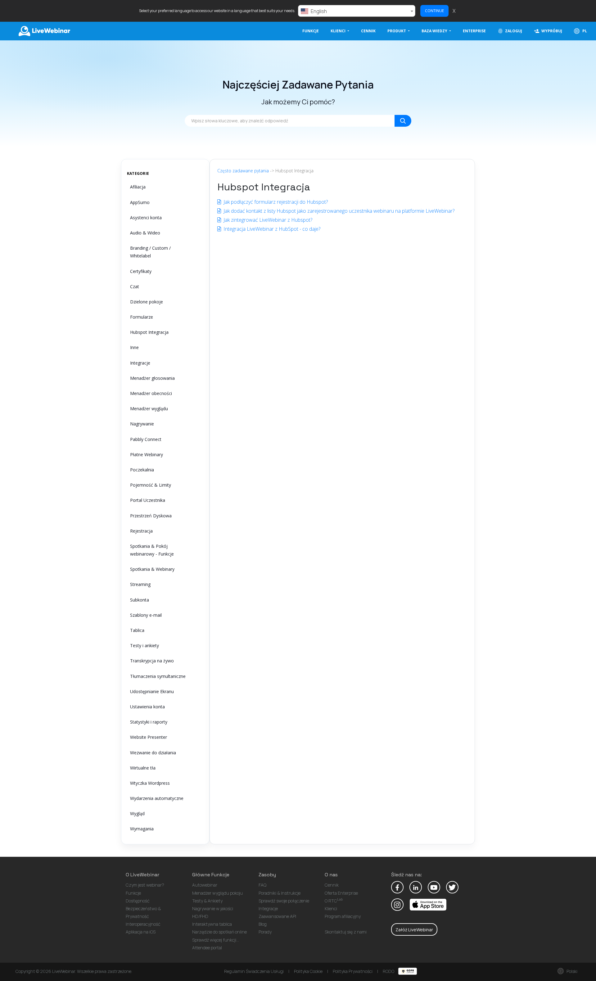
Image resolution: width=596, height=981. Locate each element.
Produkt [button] (397, 31)
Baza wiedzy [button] (435, 31)
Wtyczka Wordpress (150, 783)
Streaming (140, 584)
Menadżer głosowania (152, 378)
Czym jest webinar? (145, 885)
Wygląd (137, 813)
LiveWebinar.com (44, 31)
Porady (265, 932)
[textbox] (356, 11)
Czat (134, 286)
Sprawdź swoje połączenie (284, 901)
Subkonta (139, 600)
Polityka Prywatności (352, 971)
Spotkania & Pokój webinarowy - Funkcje (152, 550)
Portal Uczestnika (147, 500)
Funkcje (310, 31)
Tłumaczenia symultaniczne (158, 676)
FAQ (262, 885)
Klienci (331, 908)
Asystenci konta (146, 217)
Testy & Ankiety (207, 901)
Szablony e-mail (146, 615)
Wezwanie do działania (153, 753)
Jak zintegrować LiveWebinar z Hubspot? (267, 219)
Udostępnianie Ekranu (152, 691)
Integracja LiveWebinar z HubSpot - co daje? (271, 228)
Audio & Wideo (145, 233)
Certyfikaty (140, 271)
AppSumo (140, 202)
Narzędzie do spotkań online (219, 932)
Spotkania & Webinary (152, 569)
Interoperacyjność (143, 924)
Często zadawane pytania (243, 171)
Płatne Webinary (146, 454)
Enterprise (474, 31)
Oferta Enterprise (341, 893)
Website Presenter (148, 737)
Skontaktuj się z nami (346, 932)
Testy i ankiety (144, 645)
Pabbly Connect (145, 439)
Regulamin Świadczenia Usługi (254, 971)
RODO (389, 971)
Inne (134, 347)
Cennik (368, 31)
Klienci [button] (338, 31)
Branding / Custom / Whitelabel (150, 252)
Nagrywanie (142, 424)
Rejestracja (141, 531)
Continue (434, 10)
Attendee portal (207, 948)
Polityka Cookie (308, 971)
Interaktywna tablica (212, 924)
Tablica (137, 630)
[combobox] (356, 11)
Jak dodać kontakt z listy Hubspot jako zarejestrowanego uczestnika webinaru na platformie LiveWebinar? (338, 210)
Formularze (141, 317)
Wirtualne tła (143, 768)
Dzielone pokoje (146, 302)
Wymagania (142, 829)
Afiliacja (138, 187)
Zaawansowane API (277, 916)
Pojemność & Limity (150, 485)
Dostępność (138, 901)
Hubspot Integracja (149, 332)
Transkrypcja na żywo (152, 661)
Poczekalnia (142, 470)
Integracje (140, 363)
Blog (263, 924)
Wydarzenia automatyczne (156, 798)
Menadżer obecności (151, 393)
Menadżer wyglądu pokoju (217, 893)
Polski (571, 971)
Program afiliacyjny (343, 916)
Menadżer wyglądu (149, 408)
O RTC (334, 901)
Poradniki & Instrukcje (279, 893)
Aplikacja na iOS (141, 932)
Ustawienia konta (147, 707)
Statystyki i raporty (148, 722)
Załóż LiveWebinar (414, 930)
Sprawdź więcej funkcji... (215, 940)
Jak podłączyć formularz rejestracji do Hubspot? (275, 201)
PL (584, 31)
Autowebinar (204, 885)
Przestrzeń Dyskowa (151, 516)
